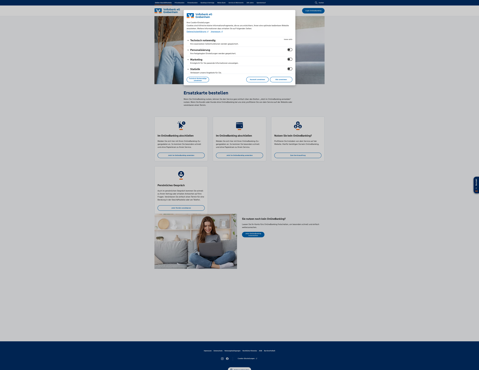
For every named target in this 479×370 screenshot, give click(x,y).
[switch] (289, 49)
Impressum (215, 31)
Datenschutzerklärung (197, 31)
